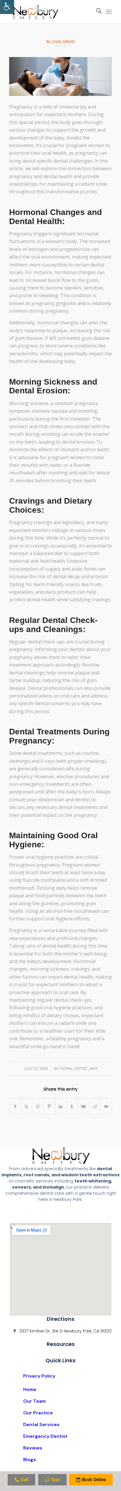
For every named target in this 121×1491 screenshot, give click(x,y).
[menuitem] (96, 11)
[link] (7, 7)
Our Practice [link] (38, 1413)
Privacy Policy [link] (39, 1376)
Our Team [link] (34, 1401)
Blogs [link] (53, 41)
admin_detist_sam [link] (79, 1069)
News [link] (69, 41)
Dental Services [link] (41, 1424)
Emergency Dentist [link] (45, 1436)
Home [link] (29, 1389)
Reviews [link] (32, 1448)
